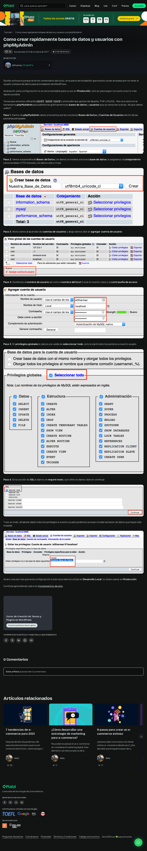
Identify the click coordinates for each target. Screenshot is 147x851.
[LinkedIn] (22, 802)
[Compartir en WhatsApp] (25, 640)
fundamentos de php (50, 586)
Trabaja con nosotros (89, 836)
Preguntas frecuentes (12, 836)
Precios (125, 5)
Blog (97, 5)
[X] (10, 802)
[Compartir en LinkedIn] (18, 640)
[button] (73, 18)
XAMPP (40, 101)
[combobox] (42, 6)
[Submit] (21, 5)
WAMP (49, 101)
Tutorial (7, 32)
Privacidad (46, 836)
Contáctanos (32, 836)
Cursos (72, 5)
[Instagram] (16, 802)
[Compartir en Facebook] (6, 640)
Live (106, 5)
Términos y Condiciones (65, 836)
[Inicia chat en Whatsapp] (138, 842)
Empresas (85, 5)
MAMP (57, 101)
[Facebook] (4, 802)
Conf (114, 5)
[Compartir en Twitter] (12, 640)
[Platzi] (9, 5)
